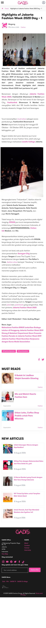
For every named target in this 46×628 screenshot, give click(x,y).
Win (7, 581)
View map (5, 554)
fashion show (12, 262)
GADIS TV (13, 581)
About (26, 543)
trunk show (21, 119)
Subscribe (35, 570)
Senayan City (23, 253)
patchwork (19, 305)
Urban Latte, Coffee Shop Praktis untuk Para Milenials (27, 415)
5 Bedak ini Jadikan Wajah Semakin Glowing (26, 377)
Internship (27, 550)
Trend (6, 8)
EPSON (12, 222)
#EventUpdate (23, 351)
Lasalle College (28, 142)
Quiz (3, 581)
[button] (43, 359)
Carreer (26, 548)
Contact (27, 545)
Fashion (23, 27)
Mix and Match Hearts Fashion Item (25, 395)
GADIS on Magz (22, 581)
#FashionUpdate (9, 351)
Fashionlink (12, 102)
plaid (9, 305)
